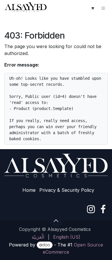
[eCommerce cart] (92, 8)
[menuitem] (38, 237)
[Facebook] (103, 209)
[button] (56, 220)
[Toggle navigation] (103, 8)
